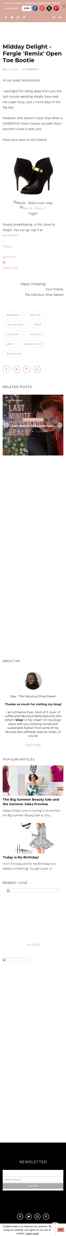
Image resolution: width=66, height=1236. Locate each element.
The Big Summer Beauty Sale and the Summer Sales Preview (31, 802)
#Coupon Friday (33, 419)
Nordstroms (14, 353)
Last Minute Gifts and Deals (33, 426)
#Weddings (13, 315)
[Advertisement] (33, 1099)
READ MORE (33, 745)
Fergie (38, 324)
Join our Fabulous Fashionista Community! (33, 1173)
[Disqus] (33, 512)
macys (10, 344)
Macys (7, 246)
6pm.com (10, 257)
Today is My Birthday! (21, 857)
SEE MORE (33, 945)
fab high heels (15, 324)
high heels (35, 334)
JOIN (26, 8)
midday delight (33, 344)
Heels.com (10, 267)
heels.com (13, 334)
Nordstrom (11, 235)
